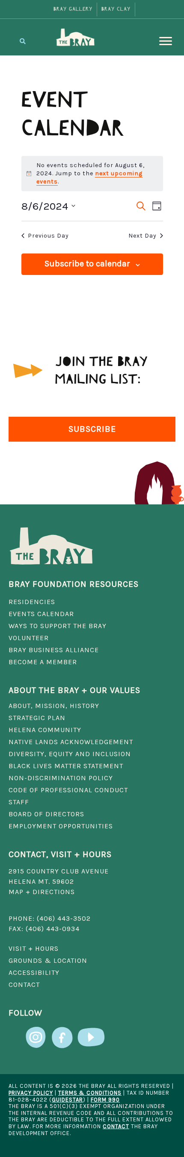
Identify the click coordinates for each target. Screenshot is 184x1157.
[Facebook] (62, 1032)
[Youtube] (91, 1032)
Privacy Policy (31, 1093)
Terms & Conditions (90, 1093)
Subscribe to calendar (87, 264)
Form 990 (105, 1099)
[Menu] (165, 41)
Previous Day (48, 235)
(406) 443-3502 (64, 918)
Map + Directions (42, 892)
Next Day (142, 235)
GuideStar (67, 1099)
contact (116, 1126)
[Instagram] (36, 1032)
